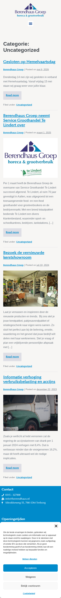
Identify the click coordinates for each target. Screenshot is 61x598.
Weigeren (31, 577)
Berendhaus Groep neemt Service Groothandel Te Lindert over (26, 120)
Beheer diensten (29, 559)
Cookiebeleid (29, 594)
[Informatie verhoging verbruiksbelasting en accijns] (30, 413)
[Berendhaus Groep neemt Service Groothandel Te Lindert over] (30, 158)
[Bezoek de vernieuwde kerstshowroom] (30, 289)
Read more (13, 94)
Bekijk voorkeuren (30, 585)
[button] (56, 526)
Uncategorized (24, 105)
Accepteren (30, 568)
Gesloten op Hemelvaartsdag (29, 62)
